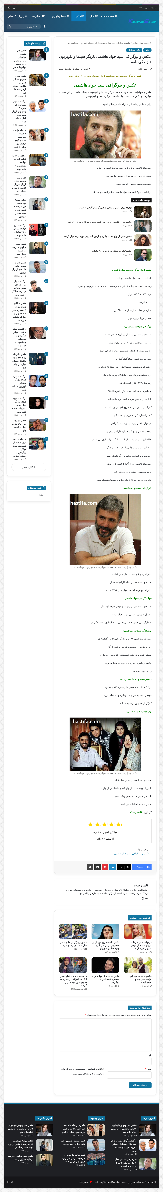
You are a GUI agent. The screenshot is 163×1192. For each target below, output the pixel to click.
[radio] (91, 824)
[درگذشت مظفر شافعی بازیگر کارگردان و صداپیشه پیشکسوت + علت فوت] (37, 333)
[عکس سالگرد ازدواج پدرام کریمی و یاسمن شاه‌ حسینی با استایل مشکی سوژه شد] (37, 308)
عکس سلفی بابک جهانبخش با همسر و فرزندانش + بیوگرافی (105, 979)
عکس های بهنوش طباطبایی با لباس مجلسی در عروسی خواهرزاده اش (124, 1128)
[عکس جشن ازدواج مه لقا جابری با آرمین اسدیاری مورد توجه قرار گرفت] (143, 240)
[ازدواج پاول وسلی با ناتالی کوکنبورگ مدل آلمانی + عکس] (143, 212)
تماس (11, 16)
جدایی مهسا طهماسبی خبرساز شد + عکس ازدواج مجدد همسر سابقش (20, 1144)
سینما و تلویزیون (59, 16)
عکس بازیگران (134, 50)
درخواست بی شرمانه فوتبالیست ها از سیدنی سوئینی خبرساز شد (141, 945)
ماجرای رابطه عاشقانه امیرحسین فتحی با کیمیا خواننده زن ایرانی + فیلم (73, 1128)
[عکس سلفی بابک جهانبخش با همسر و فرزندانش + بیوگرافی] (105, 965)
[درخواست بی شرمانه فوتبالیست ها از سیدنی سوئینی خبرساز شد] (138, 931)
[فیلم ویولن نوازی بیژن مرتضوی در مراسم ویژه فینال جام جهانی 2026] (96, 1159)
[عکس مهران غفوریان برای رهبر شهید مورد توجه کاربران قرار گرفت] (143, 226)
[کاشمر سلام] (142, 21)
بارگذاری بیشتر (28, 467)
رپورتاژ (21, 16)
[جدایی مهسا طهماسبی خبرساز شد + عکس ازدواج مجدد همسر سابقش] (37, 204)
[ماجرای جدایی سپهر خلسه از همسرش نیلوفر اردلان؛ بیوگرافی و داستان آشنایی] (37, 444)
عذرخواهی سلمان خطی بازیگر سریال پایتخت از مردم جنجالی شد (19, 184)
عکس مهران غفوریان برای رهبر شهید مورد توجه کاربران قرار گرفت (100, 222)
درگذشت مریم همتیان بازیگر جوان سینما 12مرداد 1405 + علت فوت (19, 405)
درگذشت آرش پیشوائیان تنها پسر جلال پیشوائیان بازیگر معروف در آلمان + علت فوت (19, 111)
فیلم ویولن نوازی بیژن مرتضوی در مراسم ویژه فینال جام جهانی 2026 (73, 1158)
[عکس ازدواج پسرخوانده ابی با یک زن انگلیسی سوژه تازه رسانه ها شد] (37, 80)
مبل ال (40, 495)
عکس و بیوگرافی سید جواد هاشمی (131, 853)
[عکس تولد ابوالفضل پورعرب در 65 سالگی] (143, 255)
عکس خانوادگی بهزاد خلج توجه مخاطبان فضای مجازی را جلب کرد (19, 361)
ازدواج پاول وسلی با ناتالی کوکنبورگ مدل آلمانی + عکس (105, 207)
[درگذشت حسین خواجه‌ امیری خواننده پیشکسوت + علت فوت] (37, 160)
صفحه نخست (107, 16)
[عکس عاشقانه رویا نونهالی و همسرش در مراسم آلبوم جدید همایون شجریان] (105, 931)
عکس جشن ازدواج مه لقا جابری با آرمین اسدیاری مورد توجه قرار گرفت (98, 236)
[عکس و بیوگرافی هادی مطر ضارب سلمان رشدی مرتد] (73, 931)
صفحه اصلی (144, 43)
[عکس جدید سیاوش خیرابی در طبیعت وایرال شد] (37, 248)
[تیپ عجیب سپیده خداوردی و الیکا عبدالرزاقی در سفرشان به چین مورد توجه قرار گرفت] (73, 965)
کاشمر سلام (141, 885)
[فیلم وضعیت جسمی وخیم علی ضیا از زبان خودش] (37, 267)
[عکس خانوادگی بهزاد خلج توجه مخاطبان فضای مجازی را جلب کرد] (37, 359)
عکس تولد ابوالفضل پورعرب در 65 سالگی (112, 251)
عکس (78, 16)
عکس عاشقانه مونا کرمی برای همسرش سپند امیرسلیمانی (140, 979)
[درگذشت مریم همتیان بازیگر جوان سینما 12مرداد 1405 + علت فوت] (37, 403)
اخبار (92, 16)
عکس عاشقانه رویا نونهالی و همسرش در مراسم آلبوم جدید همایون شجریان (106, 945)
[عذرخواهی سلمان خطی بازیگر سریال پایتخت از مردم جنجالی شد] (37, 182)
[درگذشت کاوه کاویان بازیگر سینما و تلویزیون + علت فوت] (37, 381)
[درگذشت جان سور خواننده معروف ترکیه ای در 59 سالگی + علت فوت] (37, 286)
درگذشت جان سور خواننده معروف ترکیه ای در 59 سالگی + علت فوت (18, 288)
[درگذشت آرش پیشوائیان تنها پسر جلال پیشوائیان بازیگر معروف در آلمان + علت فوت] (37, 106)
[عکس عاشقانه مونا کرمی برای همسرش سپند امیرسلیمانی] (138, 965)
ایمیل (148, 1069)
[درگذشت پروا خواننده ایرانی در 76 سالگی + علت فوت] (37, 230)
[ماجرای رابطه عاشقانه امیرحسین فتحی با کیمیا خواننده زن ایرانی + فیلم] (37, 135)
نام (149, 1055)
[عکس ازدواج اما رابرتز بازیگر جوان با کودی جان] (37, 425)
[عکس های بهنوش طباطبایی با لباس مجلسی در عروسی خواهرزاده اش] (37, 55)
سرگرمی (37, 16)
